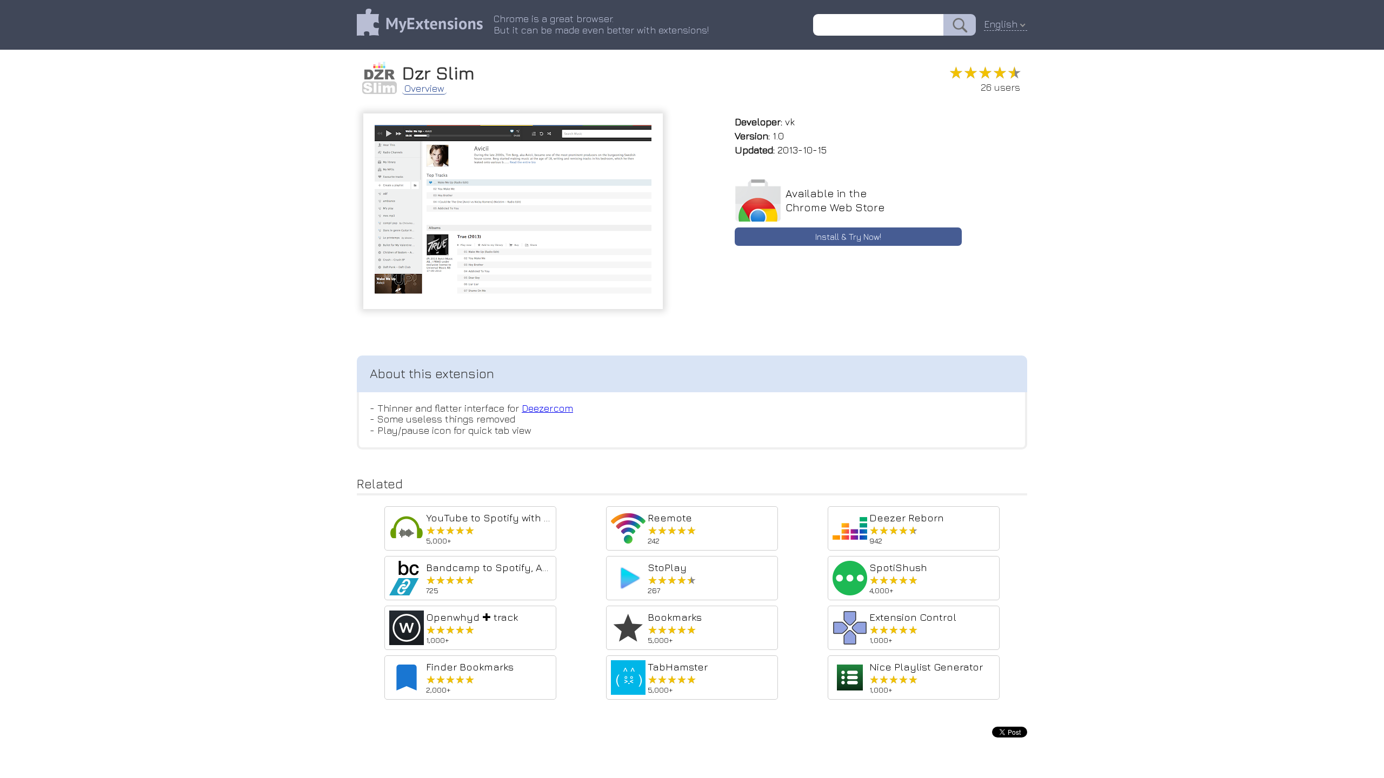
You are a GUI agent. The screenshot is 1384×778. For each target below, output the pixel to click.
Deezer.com (547, 408)
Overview (424, 88)
